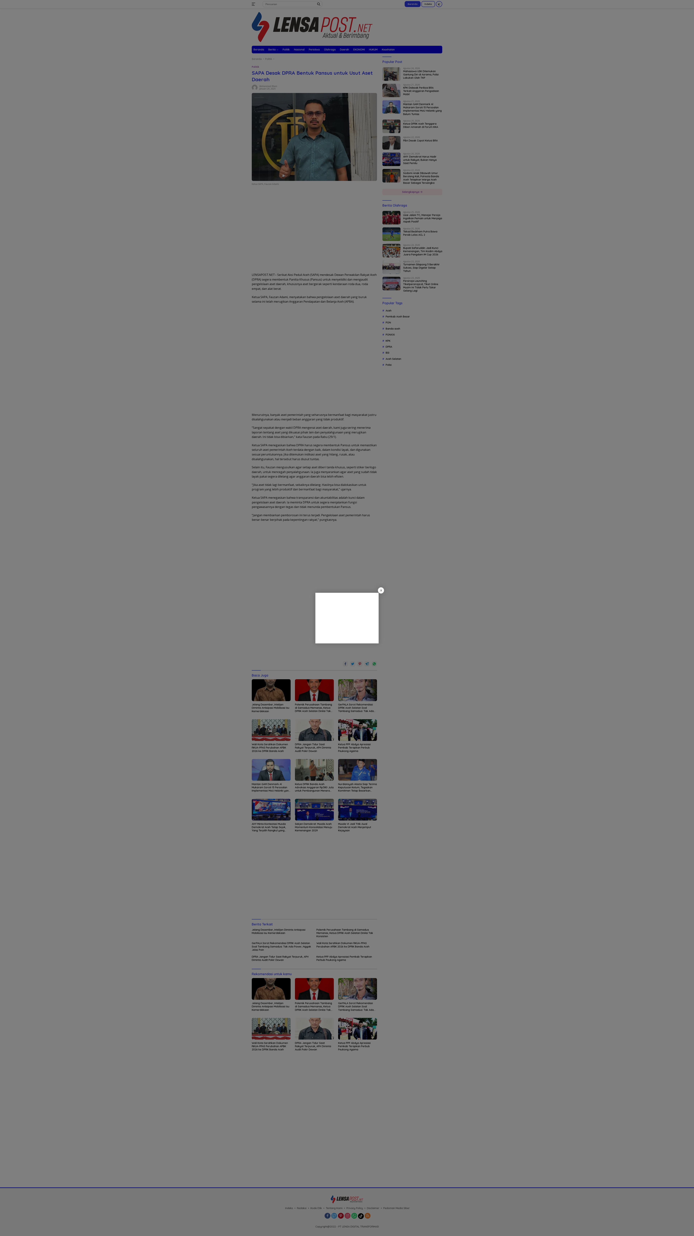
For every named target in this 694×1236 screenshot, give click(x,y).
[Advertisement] (347, 618)
